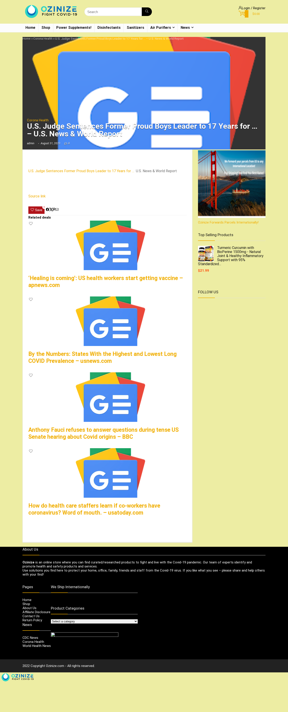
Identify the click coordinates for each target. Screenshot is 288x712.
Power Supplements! (73, 27)
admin (30, 143)
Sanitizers (135, 27)
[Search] (147, 11)
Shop (45, 27)
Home (30, 27)
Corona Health (42, 38)
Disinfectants (109, 27)
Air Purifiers (160, 27)
